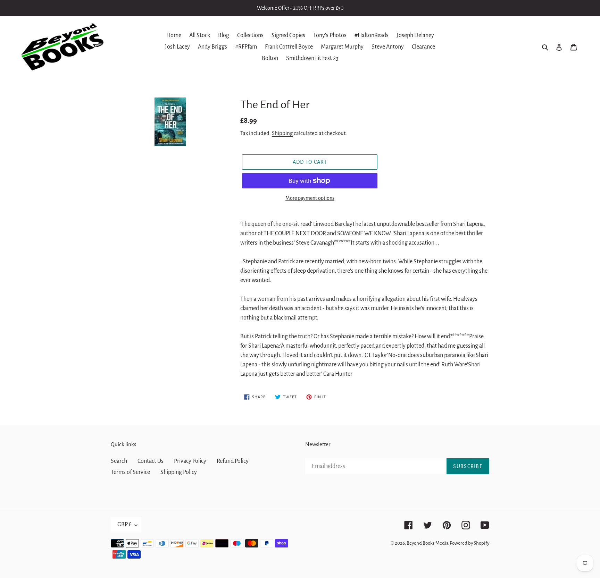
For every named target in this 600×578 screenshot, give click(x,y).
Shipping (282, 133)
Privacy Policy (190, 461)
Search (119, 461)
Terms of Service (130, 472)
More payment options (309, 198)
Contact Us (151, 461)
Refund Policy (233, 461)
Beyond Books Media (428, 543)
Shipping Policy (178, 472)
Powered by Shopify (469, 543)
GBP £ (124, 524)
